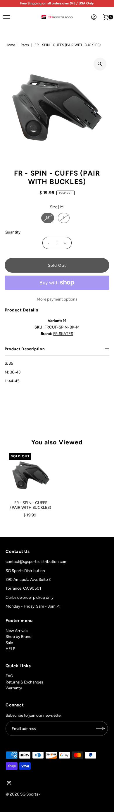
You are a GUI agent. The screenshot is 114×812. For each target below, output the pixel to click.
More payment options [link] (57, 299)
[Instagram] (9, 783)
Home (10, 45)
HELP (10, 648)
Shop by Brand (19, 636)
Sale (9, 642)
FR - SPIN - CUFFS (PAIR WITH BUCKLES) (30, 505)
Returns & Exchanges (24, 682)
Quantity (12, 232)
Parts (25, 45)
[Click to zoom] (100, 64)
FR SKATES (63, 333)
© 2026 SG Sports (22, 794)
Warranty (14, 688)
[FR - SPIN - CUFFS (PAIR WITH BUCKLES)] (31, 475)
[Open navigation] (6, 17)
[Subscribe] (100, 728)
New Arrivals (17, 630)
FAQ (9, 675)
